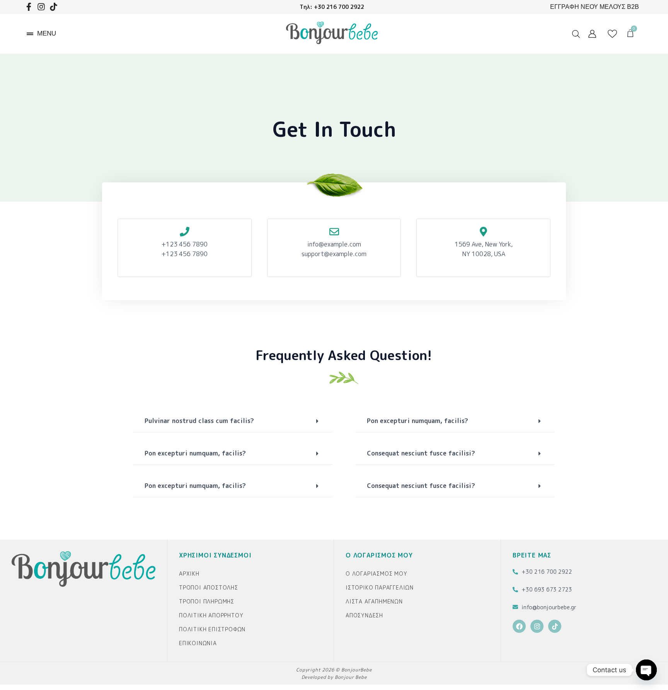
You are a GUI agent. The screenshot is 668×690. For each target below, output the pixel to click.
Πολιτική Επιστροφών (212, 629)
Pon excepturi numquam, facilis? (195, 453)
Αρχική (189, 573)
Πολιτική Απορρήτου (211, 615)
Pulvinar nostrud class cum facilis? (199, 420)
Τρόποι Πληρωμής (206, 601)
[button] (41, 34)
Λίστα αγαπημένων (374, 601)
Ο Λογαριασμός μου (376, 573)
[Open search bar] (576, 33)
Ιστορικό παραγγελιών (380, 587)
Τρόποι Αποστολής (208, 587)
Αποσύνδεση (364, 615)
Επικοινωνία (198, 643)
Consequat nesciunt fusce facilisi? (421, 453)
